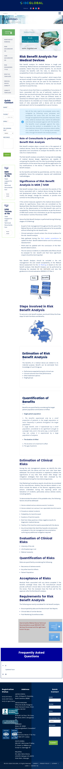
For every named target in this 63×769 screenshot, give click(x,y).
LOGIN (27, 766)
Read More (7, 195)
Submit (7, 155)
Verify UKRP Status (7, 699)
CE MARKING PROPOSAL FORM (54, 626)
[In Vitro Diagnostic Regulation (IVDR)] (6, 205)
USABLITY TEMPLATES (7, 91)
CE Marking (42, 265)
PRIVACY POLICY (44, 763)
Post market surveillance (50, 238)
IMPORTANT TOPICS (8, 32)
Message (6, 137)
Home (3, 22)
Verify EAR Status (7, 696)
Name (5, 107)
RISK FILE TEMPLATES (7, 75)
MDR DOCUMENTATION (8, 49)
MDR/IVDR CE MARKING (8, 41)
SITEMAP (54, 763)
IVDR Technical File (8, 211)
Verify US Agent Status (8, 701)
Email (5, 121)
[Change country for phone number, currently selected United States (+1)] (5, 117)
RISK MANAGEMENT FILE (8, 67)
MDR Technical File (8, 174)
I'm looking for (7, 129)
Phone (6, 114)
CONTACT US (52, 637)
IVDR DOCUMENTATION (8, 58)
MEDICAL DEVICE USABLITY (7, 83)
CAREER (35, 763)
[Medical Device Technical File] (6, 168)
